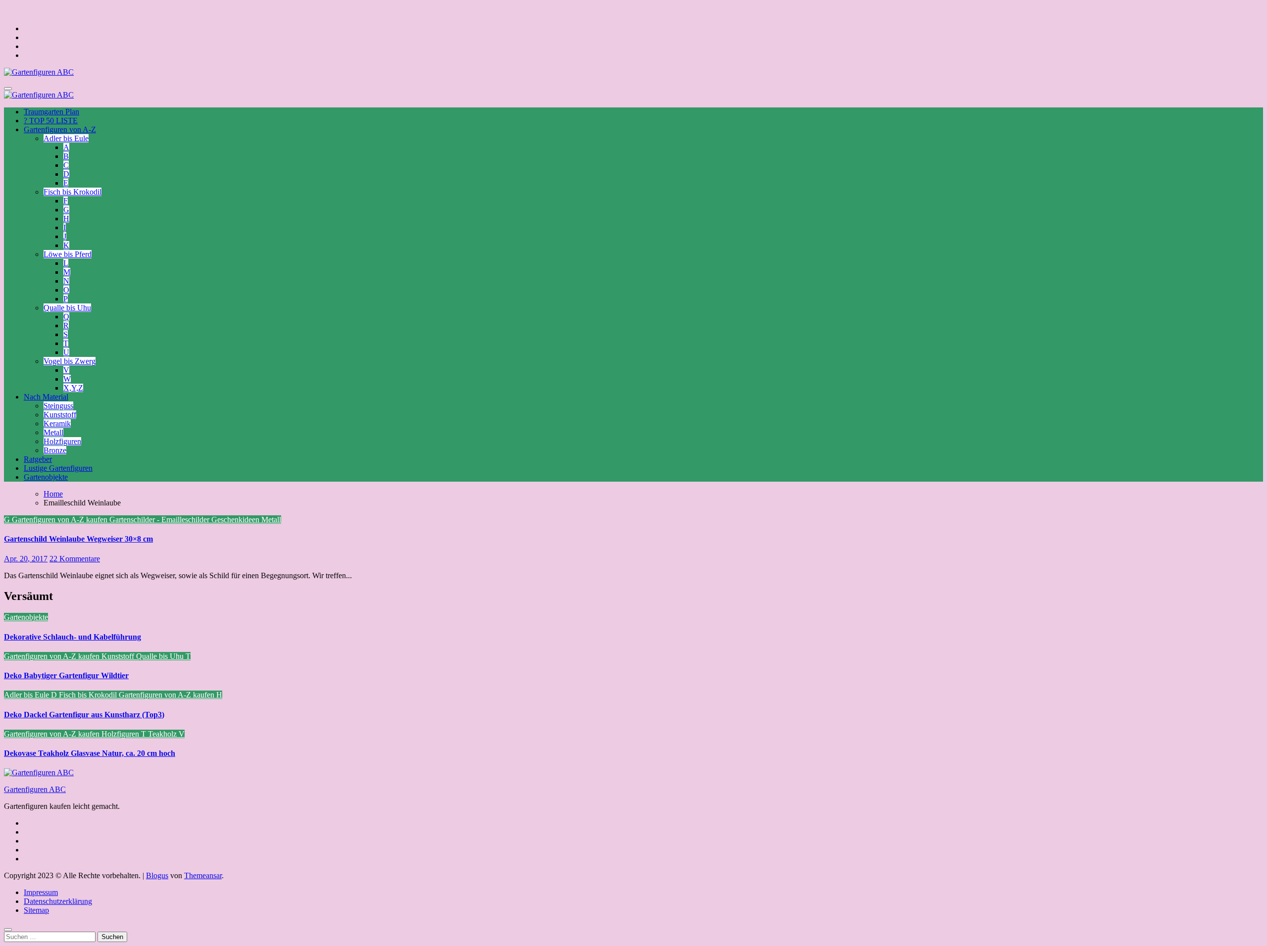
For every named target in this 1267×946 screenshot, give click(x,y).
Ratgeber (38, 459)
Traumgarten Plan (51, 111)
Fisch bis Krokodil (72, 192)
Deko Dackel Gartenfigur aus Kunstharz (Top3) (84, 714)
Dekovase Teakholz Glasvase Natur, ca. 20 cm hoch (89, 753)
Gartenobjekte (46, 477)
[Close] (8, 929)
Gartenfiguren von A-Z (60, 129)
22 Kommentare (74, 558)
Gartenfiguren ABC (35, 789)
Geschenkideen (236, 519)
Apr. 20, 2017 (26, 558)
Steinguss (58, 405)
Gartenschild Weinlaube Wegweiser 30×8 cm (78, 539)
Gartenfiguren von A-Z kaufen (60, 519)
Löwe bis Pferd (68, 254)
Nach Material (46, 397)
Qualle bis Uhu (67, 307)
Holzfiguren (62, 441)
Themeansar (203, 875)
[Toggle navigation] (8, 88)
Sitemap (36, 910)
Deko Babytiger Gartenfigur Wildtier (66, 675)
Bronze (55, 450)
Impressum (41, 892)
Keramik (57, 423)
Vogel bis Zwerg (70, 361)
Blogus (157, 875)
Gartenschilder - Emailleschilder (160, 519)
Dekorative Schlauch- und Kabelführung (72, 637)
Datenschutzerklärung (58, 901)
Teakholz (163, 734)
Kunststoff (60, 414)
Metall (53, 432)
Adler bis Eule (66, 138)
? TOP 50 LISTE (51, 120)
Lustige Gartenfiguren (58, 468)
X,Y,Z (73, 388)
